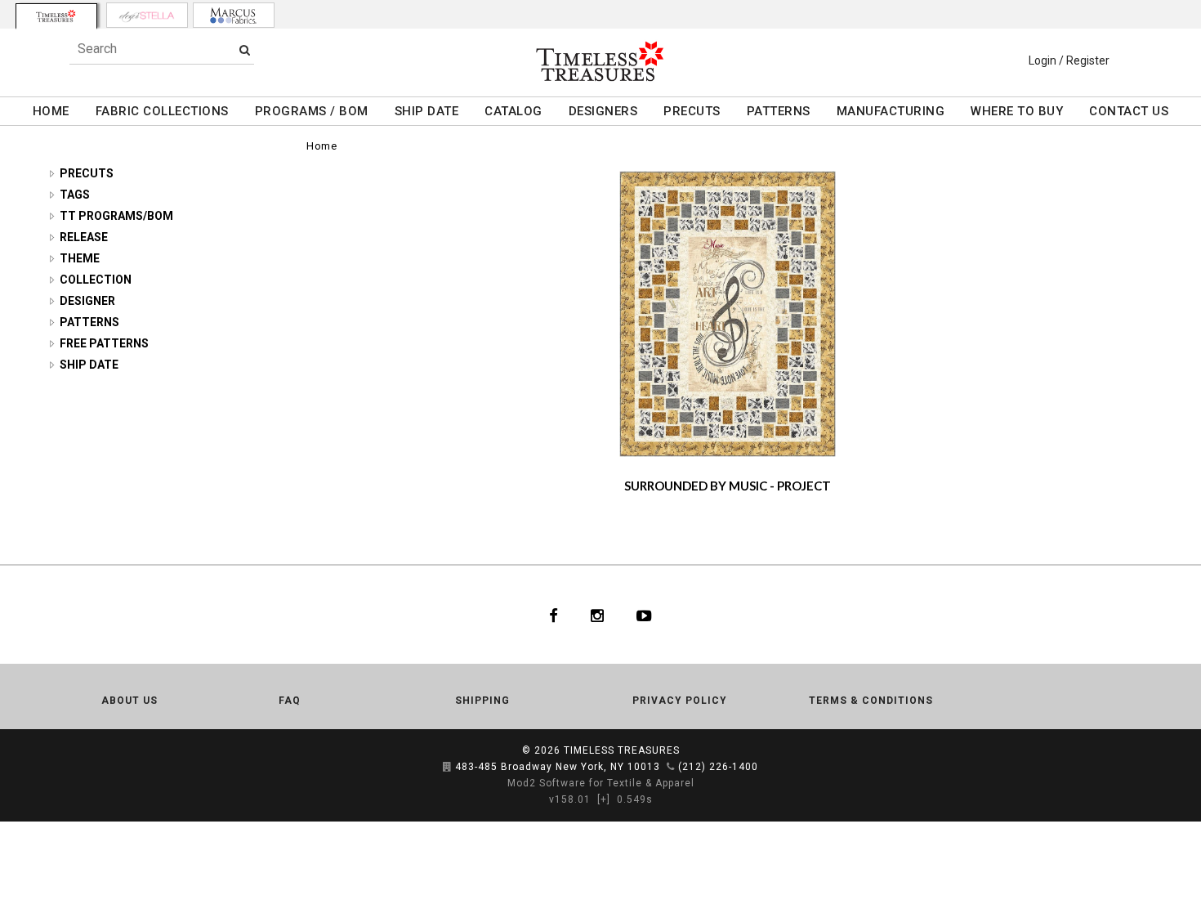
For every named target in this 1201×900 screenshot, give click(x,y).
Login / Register (1069, 60)
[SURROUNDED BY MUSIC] (728, 313)
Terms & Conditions (871, 700)
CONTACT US (1128, 111)
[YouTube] (644, 614)
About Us (129, 700)
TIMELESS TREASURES (622, 750)
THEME (80, 258)
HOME (51, 111)
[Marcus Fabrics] (234, 15)
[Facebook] (553, 614)
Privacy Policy (679, 700)
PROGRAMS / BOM (311, 111)
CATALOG (513, 111)
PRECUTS (692, 111)
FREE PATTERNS (104, 343)
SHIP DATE (427, 111)
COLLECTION (96, 279)
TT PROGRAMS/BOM (116, 215)
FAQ (290, 700)
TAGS (75, 194)
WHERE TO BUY (1017, 111)
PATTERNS (778, 111)
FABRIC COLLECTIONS (162, 111)
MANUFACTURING (891, 111)
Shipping (482, 700)
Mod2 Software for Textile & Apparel (600, 783)
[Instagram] (597, 614)
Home (321, 146)
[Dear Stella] (147, 15)
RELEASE (84, 237)
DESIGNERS (603, 111)
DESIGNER (87, 300)
